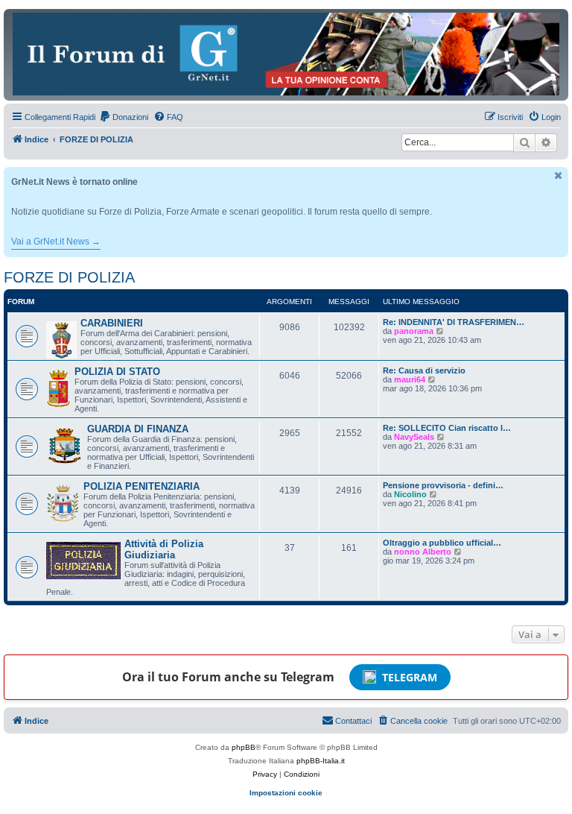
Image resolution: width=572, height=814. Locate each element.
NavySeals (414, 436)
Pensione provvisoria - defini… (443, 485)
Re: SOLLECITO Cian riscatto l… (447, 427)
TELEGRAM (409, 677)
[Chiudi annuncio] (558, 175)
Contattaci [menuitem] (353, 720)
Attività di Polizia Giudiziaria (163, 549)
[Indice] (286, 54)
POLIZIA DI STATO (117, 371)
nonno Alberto (422, 551)
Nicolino (410, 494)
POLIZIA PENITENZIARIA (141, 486)
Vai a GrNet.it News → (56, 241)
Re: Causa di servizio (424, 370)
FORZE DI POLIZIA (69, 277)
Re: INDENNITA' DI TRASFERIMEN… (453, 322)
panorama (413, 330)
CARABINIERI (111, 323)
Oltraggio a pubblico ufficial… (442, 542)
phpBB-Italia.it (320, 761)
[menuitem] (123, 117)
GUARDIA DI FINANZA (137, 429)
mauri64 (409, 379)
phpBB (243, 747)
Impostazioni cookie (286, 793)
